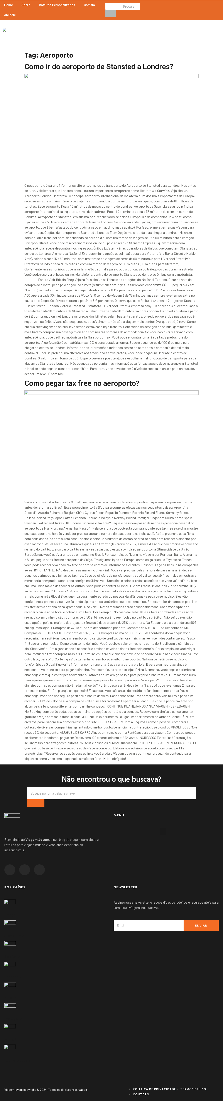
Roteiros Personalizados (57, 5)
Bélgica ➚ (12, 956)
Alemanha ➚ (14, 935)
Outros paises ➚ (18, 1060)
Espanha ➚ (13, 977)
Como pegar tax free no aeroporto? (82, 383)
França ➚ (11, 915)
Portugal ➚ (13, 1018)
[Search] (35, 803)
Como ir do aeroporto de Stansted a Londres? (98, 66)
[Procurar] (110, 13)
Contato (89, 5)
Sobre (26, 5)
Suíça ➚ (10, 1039)
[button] (163, 831)
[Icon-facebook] (24, 869)
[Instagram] (9, 869)
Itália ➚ (10, 998)
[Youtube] (39, 869)
